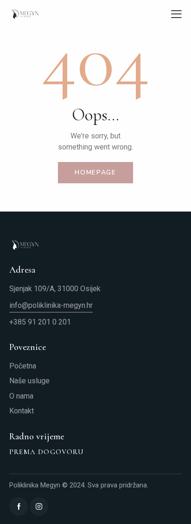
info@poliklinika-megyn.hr (51, 305)
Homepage (95, 172)
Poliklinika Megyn (34, 485)
